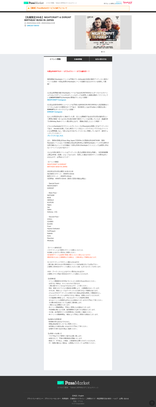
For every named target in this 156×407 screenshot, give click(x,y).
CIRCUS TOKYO (33, 26)
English (81, 396)
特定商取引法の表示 (104, 398)
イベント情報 (55, 59)
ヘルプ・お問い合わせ (121, 398)
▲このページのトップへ (152, 403)
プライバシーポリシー (35, 398)
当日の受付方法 (100, 59)
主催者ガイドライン (77, 398)
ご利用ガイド (90, 398)
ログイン (119, 2)
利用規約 (65, 398)
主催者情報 (78, 59)
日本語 (74, 396)
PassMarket (34, 3)
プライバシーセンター (53, 398)
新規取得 (118, 3)
